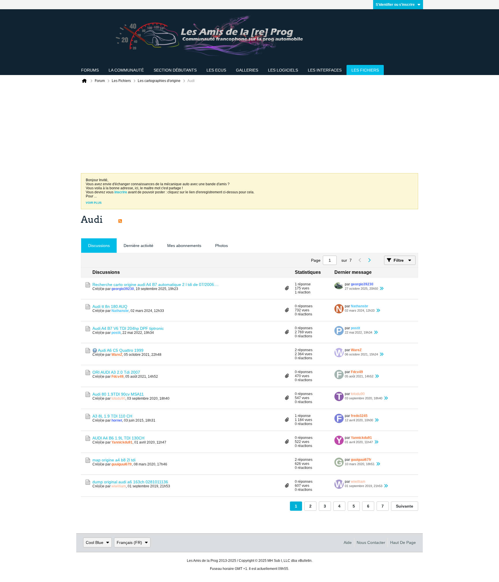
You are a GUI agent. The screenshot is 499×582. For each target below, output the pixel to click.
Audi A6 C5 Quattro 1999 (121, 350)
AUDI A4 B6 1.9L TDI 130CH (118, 438)
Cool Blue (94, 542)
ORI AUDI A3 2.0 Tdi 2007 (116, 372)
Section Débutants (175, 70)
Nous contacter (371, 542)
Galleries (247, 70)
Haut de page (403, 542)
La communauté (126, 70)
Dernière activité (138, 245)
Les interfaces (325, 70)
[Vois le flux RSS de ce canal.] (120, 219)
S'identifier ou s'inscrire (395, 5)
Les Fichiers (365, 70)
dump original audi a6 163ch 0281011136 (130, 482)
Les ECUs (216, 70)
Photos (221, 245)
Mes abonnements (184, 245)
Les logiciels (283, 70)
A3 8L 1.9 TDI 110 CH (112, 416)
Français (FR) (129, 542)
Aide (348, 542)
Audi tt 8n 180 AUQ (109, 306)
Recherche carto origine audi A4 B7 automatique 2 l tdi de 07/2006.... (155, 284)
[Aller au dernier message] (381, 288)
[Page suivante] (369, 260)
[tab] (99, 245)
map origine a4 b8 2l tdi (113, 460)
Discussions (99, 245)
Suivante (404, 506)
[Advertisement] (249, 129)
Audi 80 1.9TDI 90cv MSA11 (118, 394)
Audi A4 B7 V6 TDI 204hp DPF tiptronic (128, 328)
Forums (90, 70)
